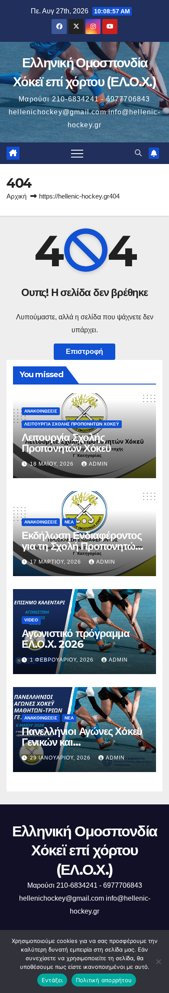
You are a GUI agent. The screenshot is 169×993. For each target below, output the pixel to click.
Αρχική (16, 196)
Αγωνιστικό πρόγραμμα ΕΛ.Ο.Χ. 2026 (76, 638)
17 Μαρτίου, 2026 (56, 562)
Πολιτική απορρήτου (104, 980)
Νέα (69, 522)
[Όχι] (158, 961)
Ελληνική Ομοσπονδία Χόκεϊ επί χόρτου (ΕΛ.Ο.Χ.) (84, 850)
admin (98, 464)
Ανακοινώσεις (40, 411)
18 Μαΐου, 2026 (52, 464)
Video (31, 620)
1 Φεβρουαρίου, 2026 (62, 660)
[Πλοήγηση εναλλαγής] (77, 153)
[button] (138, 153)
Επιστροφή (84, 351)
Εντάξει (52, 980)
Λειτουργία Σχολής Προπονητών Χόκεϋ (71, 424)
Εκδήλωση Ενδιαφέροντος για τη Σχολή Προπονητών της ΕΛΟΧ (82, 546)
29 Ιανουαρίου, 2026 (61, 758)
